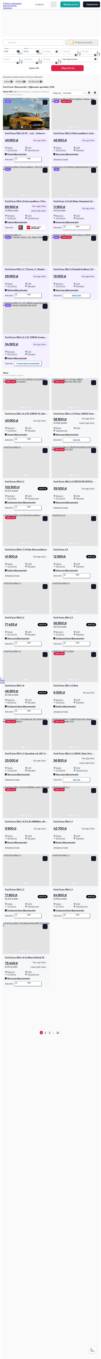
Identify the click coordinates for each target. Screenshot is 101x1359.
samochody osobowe (18, 77)
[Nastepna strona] (96, 1032)
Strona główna (7, 77)
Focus (32, 77)
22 (58, 1032)
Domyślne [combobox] (67, 93)
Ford (27, 77)
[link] (40, 140)
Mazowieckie (38, 77)
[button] (11, 51)
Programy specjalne (84, 42)
